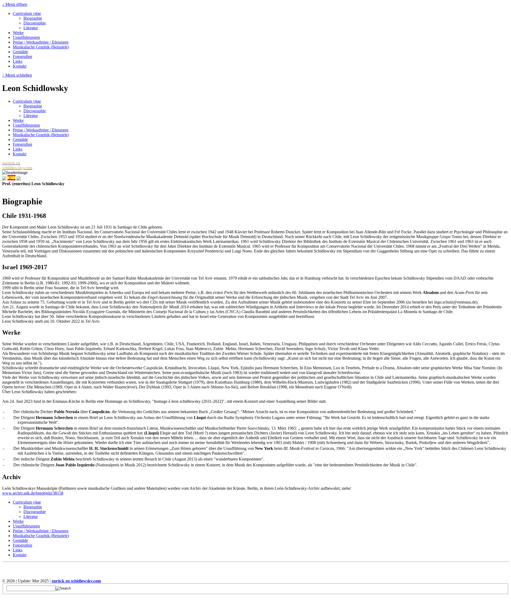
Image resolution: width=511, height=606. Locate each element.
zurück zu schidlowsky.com (76, 581)
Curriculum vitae (27, 13)
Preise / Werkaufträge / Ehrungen (40, 42)
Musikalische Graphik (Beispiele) (41, 47)
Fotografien (22, 56)
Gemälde (20, 51)
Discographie (34, 23)
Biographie (32, 18)
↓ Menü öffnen (14, 4)
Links (17, 61)
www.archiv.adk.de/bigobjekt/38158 (32, 493)
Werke (18, 32)
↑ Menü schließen (17, 75)
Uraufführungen (26, 37)
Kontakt (19, 66)
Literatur (30, 28)
